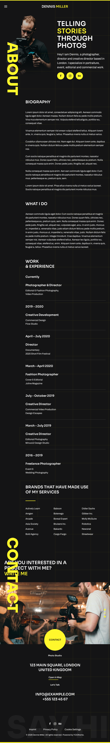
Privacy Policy (50, 729)
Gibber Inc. (87, 513)
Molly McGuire (89, 519)
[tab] (105, 610)
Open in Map (55, 677)
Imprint (32, 729)
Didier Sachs (88, 508)
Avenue (29, 529)
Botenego (59, 513)
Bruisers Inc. (60, 524)
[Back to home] (55, 6)
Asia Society (31, 524)
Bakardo (58, 529)
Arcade (29, 519)
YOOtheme (78, 735)
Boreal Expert (60, 519)
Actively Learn (32, 508)
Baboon (58, 508)
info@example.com (55, 694)
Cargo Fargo (60, 534)
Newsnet (86, 529)
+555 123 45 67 (55, 699)
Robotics (86, 524)
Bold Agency (31, 534)
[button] (5, 6)
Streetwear (87, 534)
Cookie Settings (73, 729)
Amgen (29, 513)
